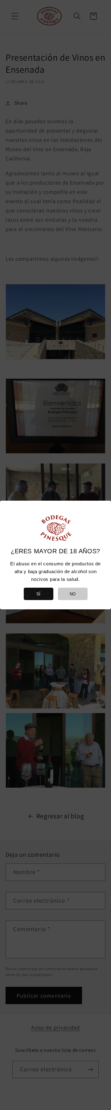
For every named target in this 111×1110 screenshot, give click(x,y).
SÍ (38, 594)
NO (73, 594)
